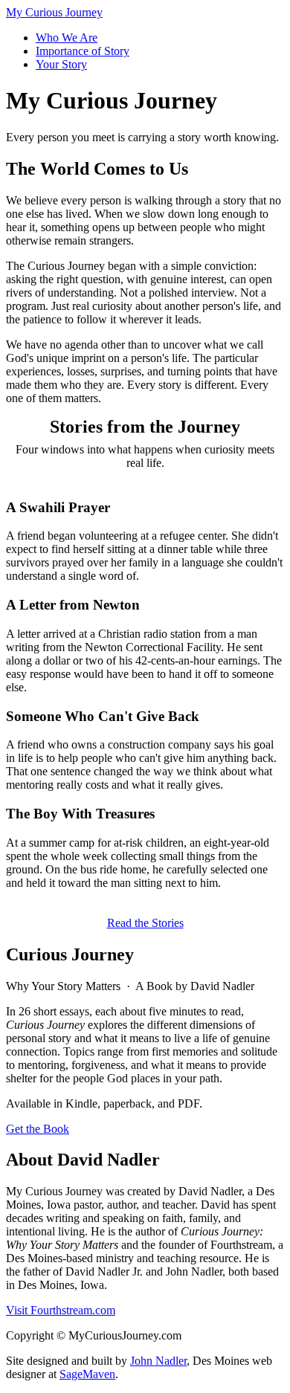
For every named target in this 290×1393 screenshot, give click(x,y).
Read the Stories (145, 923)
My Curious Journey (54, 12)
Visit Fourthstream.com (60, 1310)
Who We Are (66, 37)
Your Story (61, 64)
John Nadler (158, 1360)
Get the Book (37, 1128)
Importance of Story (82, 51)
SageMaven (87, 1374)
